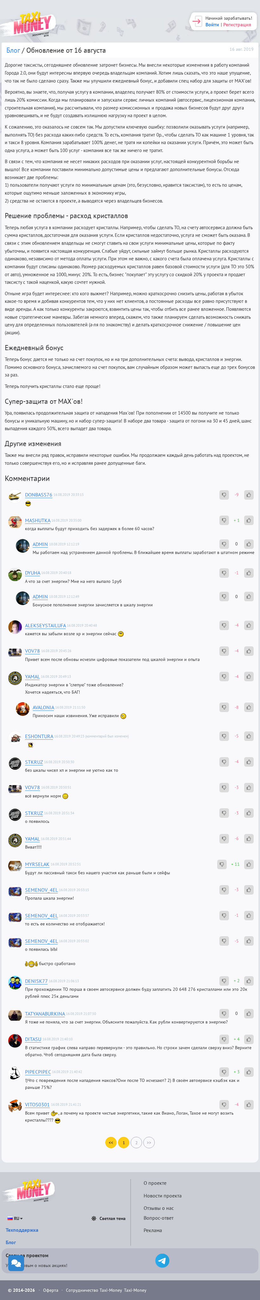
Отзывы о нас (159, 1208)
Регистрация (237, 24)
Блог (13, 50)
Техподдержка (22, 1230)
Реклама (153, 1230)
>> (149, 1142)
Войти (212, 24)
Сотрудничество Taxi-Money (94, 1290)
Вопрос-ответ (158, 1218)
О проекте (155, 1183)
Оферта (51, 1290)
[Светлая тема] (93, 1218)
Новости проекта (163, 1195)
